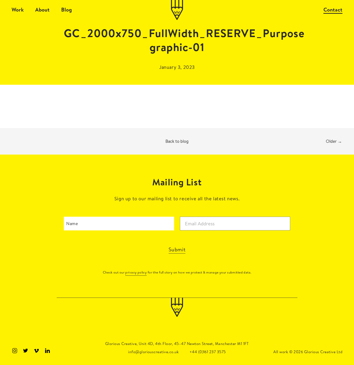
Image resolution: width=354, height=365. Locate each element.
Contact (332, 9)
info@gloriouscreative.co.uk (153, 351)
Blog (66, 9)
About (42, 9)
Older (334, 141)
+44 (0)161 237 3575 (208, 351)
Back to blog (177, 141)
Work (18, 9)
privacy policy (136, 272)
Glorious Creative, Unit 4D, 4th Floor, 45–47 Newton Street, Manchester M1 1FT (177, 343)
